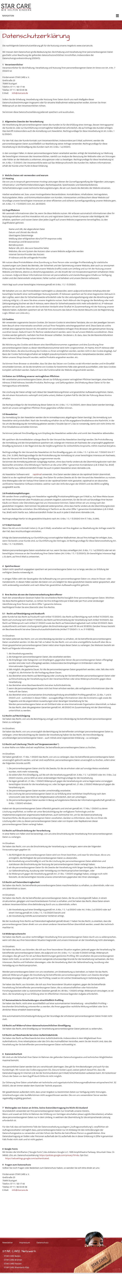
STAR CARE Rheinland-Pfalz (16, 1267)
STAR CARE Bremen (13, 1259)
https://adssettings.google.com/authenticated (27, 1158)
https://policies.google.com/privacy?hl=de (59, 1155)
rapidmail (37, 474)
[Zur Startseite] (16, 8)
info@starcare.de (20, 93)
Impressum (24, 1242)
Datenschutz (42, 1242)
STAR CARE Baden (12, 1256)
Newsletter (7, 1242)
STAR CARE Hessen (13, 1263)
